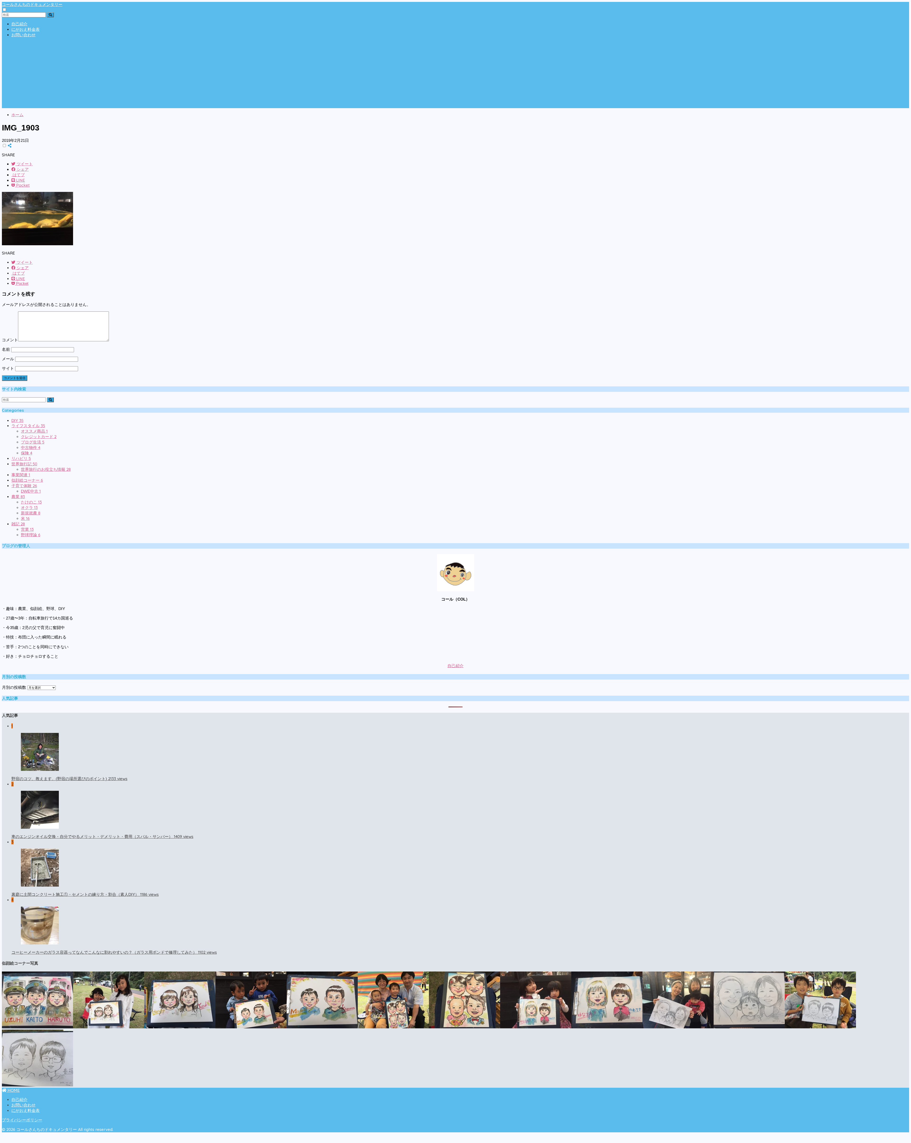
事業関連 (20, 475)
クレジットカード (38, 437)
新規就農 (30, 513)
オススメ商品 (34, 431)
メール (8, 359)
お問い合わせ (23, 35)
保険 (26, 453)
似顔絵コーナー (27, 480)
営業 (27, 529)
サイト (8, 368)
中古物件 (30, 447)
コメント (10, 340)
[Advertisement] (455, 75)
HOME (13, 1090)
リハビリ (21, 458)
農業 (18, 497)
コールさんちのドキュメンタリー (32, 4)
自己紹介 (19, 24)
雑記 (18, 524)
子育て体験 (24, 486)
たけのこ (31, 502)
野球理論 (30, 535)
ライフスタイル (28, 426)
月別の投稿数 (14, 687)
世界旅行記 (24, 464)
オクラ (29, 507)
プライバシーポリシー (22, 1120)
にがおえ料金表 (25, 29)
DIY (17, 420)
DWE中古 (31, 491)
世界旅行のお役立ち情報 (46, 469)
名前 (6, 349)
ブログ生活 (32, 442)
